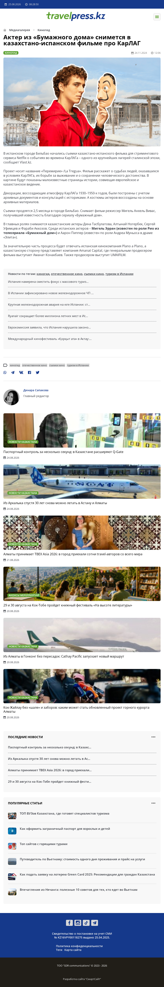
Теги (59, 950)
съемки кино (94, 274)
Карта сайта (72, 950)
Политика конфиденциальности (79, 946)
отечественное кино (66, 274)
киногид (43, 274)
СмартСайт (93, 979)
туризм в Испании (119, 274)
